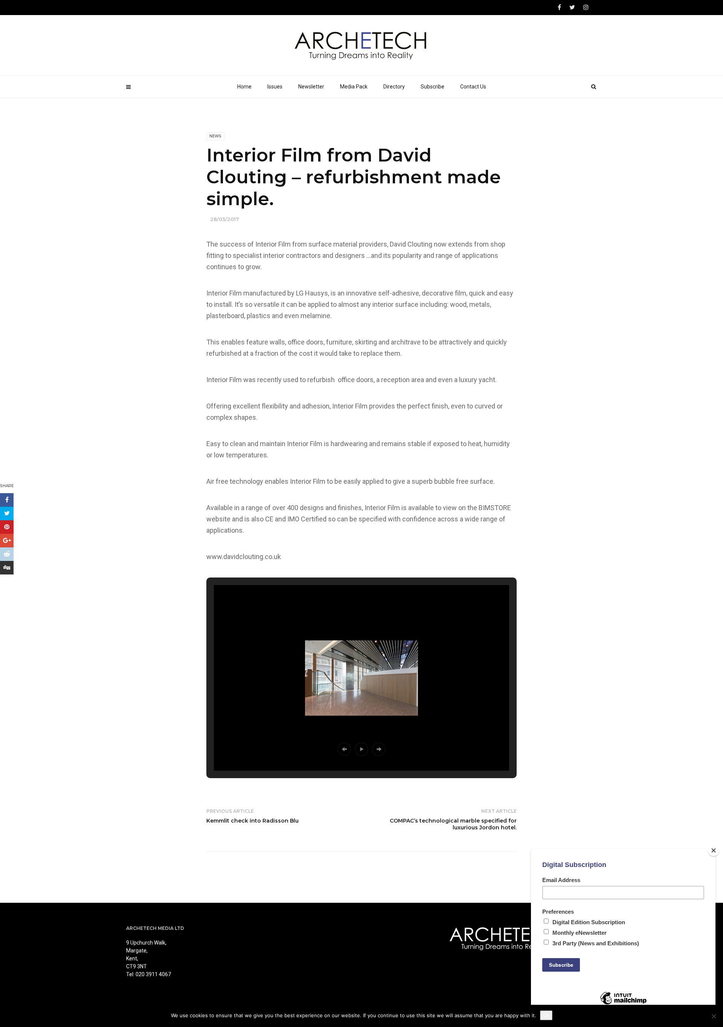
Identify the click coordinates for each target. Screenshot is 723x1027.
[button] (344, 749)
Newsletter (311, 87)
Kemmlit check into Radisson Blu (252, 820)
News (215, 136)
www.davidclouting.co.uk (243, 557)
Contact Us (473, 87)
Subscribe (432, 87)
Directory (394, 87)
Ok (546, 1015)
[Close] (713, 850)
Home (244, 87)
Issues (274, 87)
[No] (713, 1016)
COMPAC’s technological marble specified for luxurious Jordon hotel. (453, 824)
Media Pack (354, 87)
